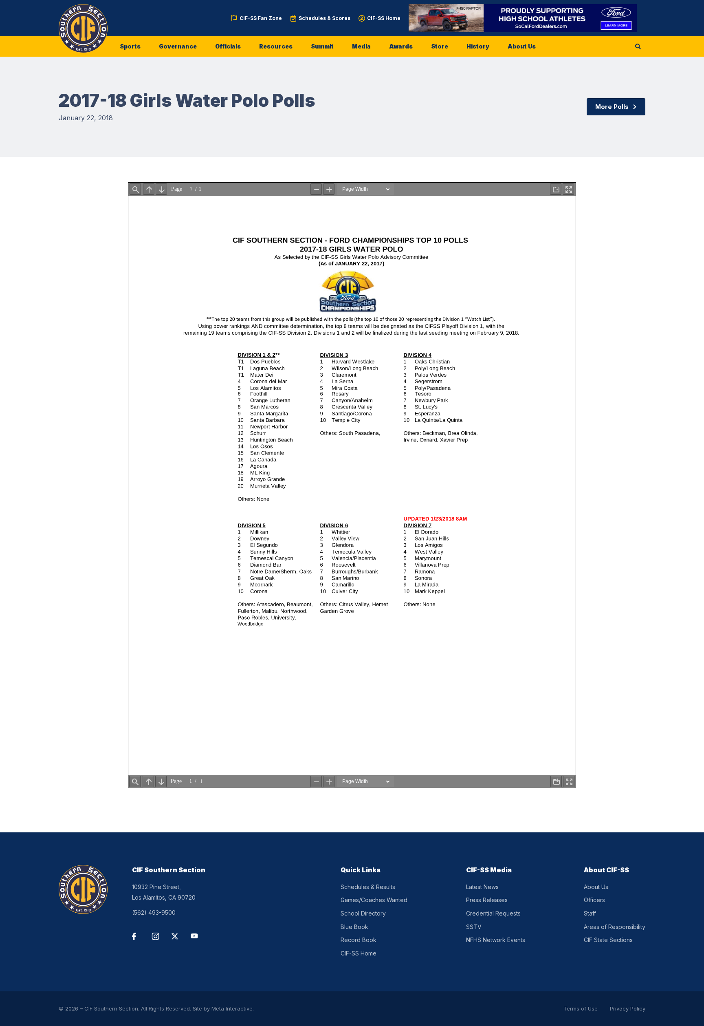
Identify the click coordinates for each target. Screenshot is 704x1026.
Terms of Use (580, 1008)
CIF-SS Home (383, 18)
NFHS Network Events (495, 939)
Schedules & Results (368, 886)
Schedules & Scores (324, 18)
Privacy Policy (627, 1008)
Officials (228, 46)
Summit (322, 46)
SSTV (474, 926)
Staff (590, 913)
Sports (130, 46)
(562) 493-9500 (154, 912)
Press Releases (487, 899)
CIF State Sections (608, 939)
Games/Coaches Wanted (374, 899)
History (477, 46)
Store (439, 46)
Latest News (482, 886)
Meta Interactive (232, 1008)
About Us (522, 46)
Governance (178, 46)
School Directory (363, 913)
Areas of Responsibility (614, 926)
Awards (401, 46)
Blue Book (354, 926)
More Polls (612, 106)
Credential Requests (493, 913)
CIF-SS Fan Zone (261, 18)
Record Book (358, 939)
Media (361, 46)
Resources (276, 46)
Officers (594, 899)
